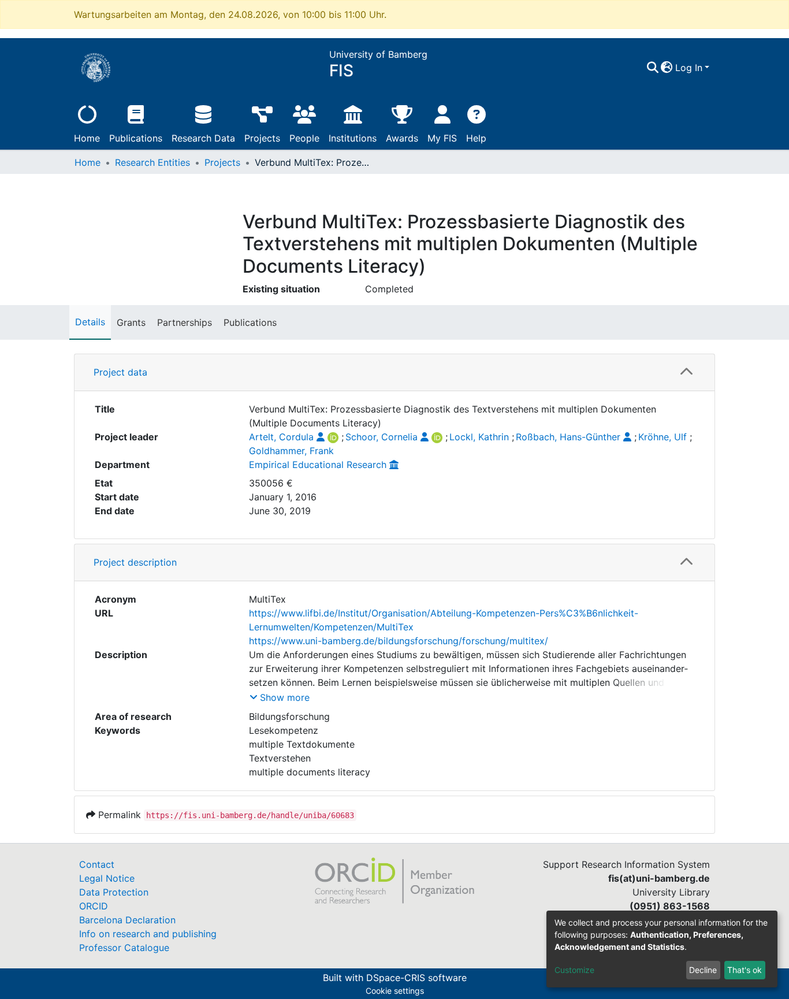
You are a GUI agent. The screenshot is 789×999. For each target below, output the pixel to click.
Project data (120, 372)
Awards (402, 138)
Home (87, 138)
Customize (574, 970)
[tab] (394, 372)
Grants (131, 322)
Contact (96, 864)
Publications (135, 138)
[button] (667, 68)
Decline (703, 970)
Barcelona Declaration (127, 920)
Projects (262, 138)
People (304, 138)
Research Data (203, 138)
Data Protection (113, 892)
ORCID (93, 906)
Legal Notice (107, 878)
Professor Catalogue (124, 947)
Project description (135, 562)
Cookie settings (395, 991)
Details (90, 322)
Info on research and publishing (148, 933)
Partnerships (184, 322)
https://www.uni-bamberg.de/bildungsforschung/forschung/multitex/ (398, 641)
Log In (688, 67)
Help (476, 138)
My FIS (442, 138)
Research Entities (152, 162)
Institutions (353, 138)
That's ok (744, 970)
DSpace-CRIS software (416, 977)
